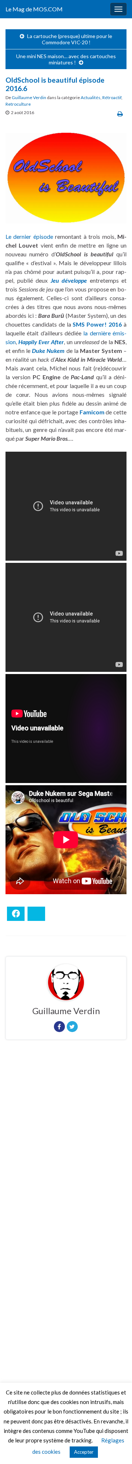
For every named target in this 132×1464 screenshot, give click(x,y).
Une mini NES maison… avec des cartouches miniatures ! (66, 59)
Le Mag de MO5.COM (34, 8)
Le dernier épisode (29, 236)
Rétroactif (111, 97)
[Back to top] (115, 1447)
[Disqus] (66, 1145)
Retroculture (18, 104)
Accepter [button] (84, 1452)
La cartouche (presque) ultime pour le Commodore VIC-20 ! (69, 39)
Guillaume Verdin (29, 97)
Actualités (90, 97)
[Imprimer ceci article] (120, 113)
